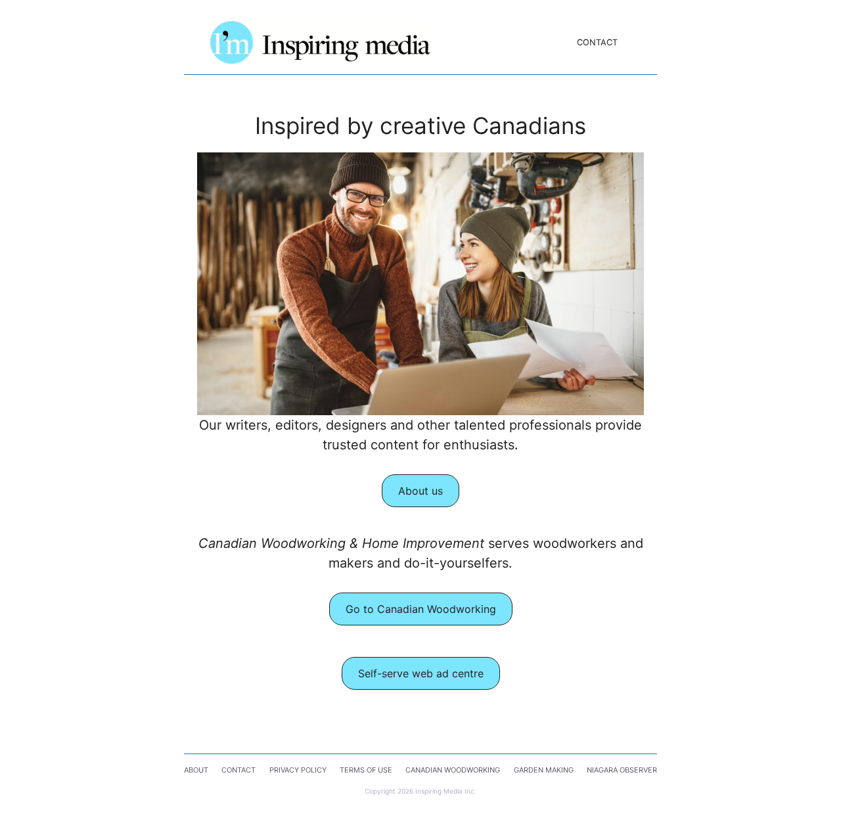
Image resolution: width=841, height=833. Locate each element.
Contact (597, 42)
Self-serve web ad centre (421, 673)
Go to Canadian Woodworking (421, 609)
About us (420, 490)
